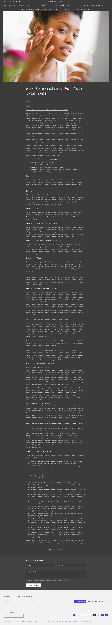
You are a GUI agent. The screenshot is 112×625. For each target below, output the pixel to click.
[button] (99, 5)
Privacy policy (50, 621)
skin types (54, 159)
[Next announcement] (107, 9)
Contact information (86, 621)
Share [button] (30, 102)
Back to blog (57, 549)
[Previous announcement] (4, 9)
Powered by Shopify (28, 621)
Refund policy (40, 621)
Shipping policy (73, 621)
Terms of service (62, 621)
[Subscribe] (32, 601)
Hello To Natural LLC (15, 621)
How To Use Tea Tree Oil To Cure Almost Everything (47, 110)
